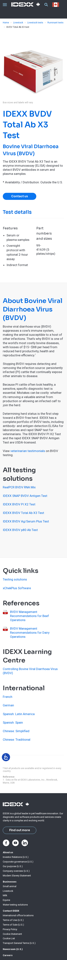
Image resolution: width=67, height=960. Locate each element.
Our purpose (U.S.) (13, 866)
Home (6, 22)
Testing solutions (15, 579)
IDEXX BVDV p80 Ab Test (20, 530)
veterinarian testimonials (27, 451)
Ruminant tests (55, 22)
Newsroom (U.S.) (13, 949)
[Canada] (56, 4)
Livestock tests (35, 22)
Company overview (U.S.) (16, 871)
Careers (7, 955)
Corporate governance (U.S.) (18, 861)
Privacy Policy (10, 929)
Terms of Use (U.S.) (13, 920)
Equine (6, 900)
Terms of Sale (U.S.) (13, 924)
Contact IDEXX (11, 910)
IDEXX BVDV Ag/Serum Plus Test (26, 521)
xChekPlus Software (17, 588)
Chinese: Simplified (16, 731)
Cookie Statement (12, 934)
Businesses (9, 881)
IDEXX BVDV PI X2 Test (19, 504)
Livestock (18, 22)
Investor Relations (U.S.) (15, 857)
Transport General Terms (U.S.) (19, 943)
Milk (5, 895)
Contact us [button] (19, 196)
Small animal (9, 886)
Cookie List (9, 938)
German (8, 705)
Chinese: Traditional (16, 739)
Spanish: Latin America (19, 714)
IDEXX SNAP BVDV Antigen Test (25, 496)
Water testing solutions (15, 904)
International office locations (18, 915)
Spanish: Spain (13, 722)
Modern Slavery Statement (17, 875)
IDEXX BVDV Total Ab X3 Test (23, 513)
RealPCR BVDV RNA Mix (19, 487)
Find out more (19, 830)
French (7, 697)
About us (8, 852)
